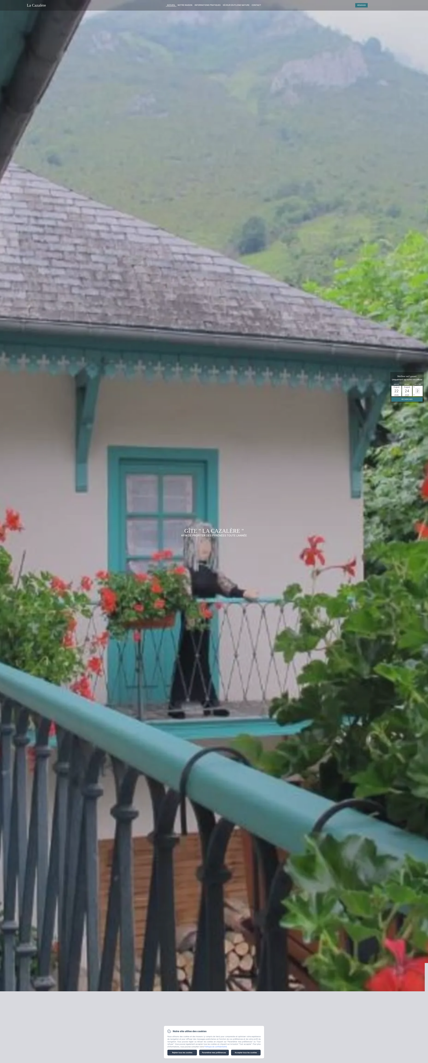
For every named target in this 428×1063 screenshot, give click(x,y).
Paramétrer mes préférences (214, 1052)
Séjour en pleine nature (236, 5)
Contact (256, 5)
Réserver (361, 5)
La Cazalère (36, 5)
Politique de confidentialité (215, 1046)
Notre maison (185, 5)
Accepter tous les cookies (246, 1052)
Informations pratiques (207, 5)
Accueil (171, 5)
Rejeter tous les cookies (182, 1052)
